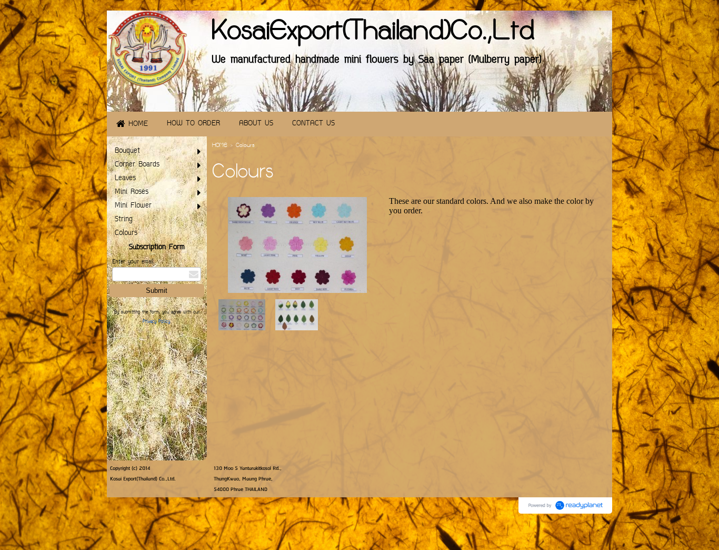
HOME (219, 146)
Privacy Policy (156, 322)
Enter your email (132, 262)
